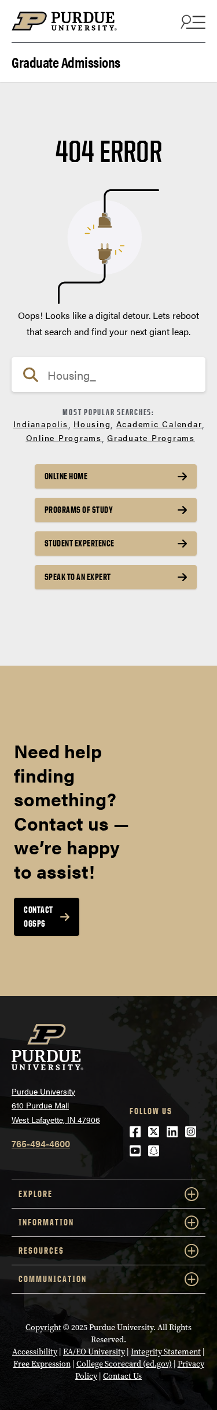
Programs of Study (79, 509)
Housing (92, 423)
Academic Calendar (159, 423)
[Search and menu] (191, 21)
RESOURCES (41, 1250)
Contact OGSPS (38, 916)
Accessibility (34, 1351)
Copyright (43, 1327)
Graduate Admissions (66, 61)
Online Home (66, 476)
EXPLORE (36, 1193)
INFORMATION (46, 1222)
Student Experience (80, 543)
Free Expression (42, 1363)
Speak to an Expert (78, 576)
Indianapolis (40, 423)
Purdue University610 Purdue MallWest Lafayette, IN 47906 (56, 1105)
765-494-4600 (41, 1143)
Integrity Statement (166, 1351)
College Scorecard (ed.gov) (124, 1363)
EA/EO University (94, 1351)
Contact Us (122, 1376)
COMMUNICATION (53, 1278)
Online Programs (64, 437)
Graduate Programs (151, 437)
